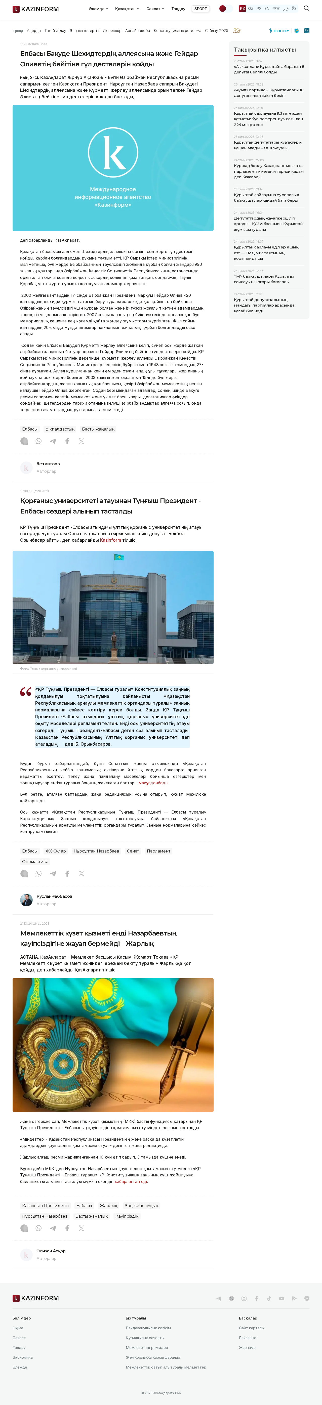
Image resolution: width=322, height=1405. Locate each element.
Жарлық (108, 1205)
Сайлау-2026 (216, 30)
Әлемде (20, 1367)
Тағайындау (55, 30)
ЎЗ (294, 8)
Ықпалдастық (60, 429)
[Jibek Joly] (280, 30)
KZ (242, 8)
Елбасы (30, 429)
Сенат (133, 851)
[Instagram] (24, 442)
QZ (251, 8)
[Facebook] (67, 442)
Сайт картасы (251, 1328)
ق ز (286, 8)
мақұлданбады (153, 782)
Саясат (19, 1337)
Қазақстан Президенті (45, 1205)
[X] (81, 442)
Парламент (158, 851)
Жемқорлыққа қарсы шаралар (153, 1357)
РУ (259, 8)
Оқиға (18, 1328)
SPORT (200, 8)
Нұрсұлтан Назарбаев (96, 851)
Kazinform (110, 540)
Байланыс (247, 1337)
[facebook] (256, 1298)
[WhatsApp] (38, 442)
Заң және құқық (141, 1205)
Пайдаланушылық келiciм (148, 1328)
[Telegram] (53, 442)
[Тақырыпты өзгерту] (226, 9)
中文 (276, 8)
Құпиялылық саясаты (145, 1337)
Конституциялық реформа (177, 30)
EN (266, 8)
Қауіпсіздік (127, 1216)
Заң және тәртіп (84, 30)
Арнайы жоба (137, 30)
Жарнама (247, 1347)
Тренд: (18, 31)
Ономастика (35, 861)
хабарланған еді (131, 1181)
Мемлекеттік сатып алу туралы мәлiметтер (166, 1367)
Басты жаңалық (98, 429)
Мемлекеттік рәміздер (147, 1347)
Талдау (178, 9)
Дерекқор (112, 30)
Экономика (23, 1357)
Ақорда (34, 30)
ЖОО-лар (56, 851)
